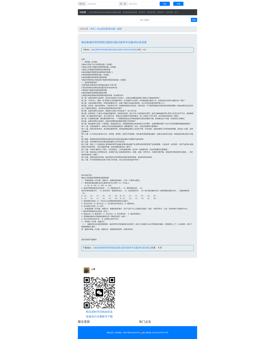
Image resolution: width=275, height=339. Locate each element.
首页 (92, 28)
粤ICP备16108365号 (132, 332)
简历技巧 (142, 12)
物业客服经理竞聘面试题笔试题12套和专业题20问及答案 (114, 50)
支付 (176, 12)
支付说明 (169, 12)
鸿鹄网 (83, 12)
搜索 (194, 20)
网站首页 (110, 332)
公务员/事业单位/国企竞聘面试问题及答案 (105, 12)
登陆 (165, 4)
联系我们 (118, 332)
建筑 (120, 28)
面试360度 (151, 12)
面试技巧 (160, 12)
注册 (178, 4)
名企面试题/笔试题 (130, 12)
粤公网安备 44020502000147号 (155, 332)
